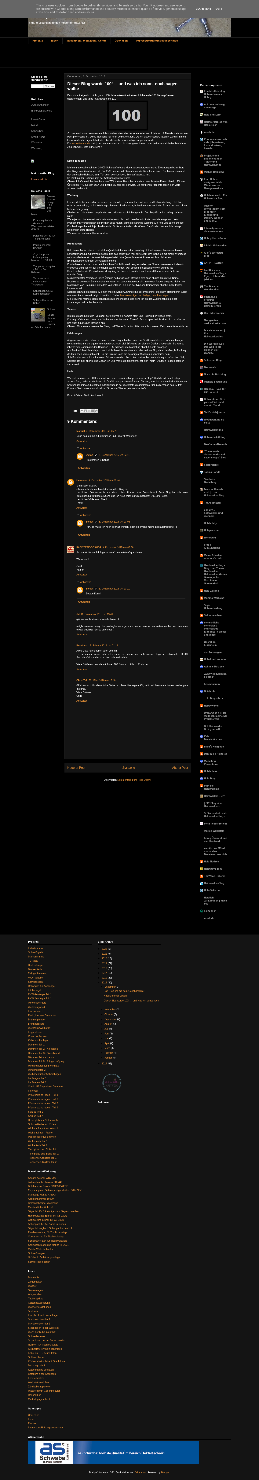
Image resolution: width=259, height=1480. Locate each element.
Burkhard (81, 645)
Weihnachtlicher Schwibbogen (44, 1074)
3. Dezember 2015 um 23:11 (114, 455)
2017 (105, 972)
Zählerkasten (35, 1281)
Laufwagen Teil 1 (37, 1078)
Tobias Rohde (212, 472)
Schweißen (37, 131)
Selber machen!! (213, 615)
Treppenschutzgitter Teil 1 (42, 1157)
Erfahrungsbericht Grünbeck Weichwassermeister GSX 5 (42, 225)
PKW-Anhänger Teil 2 (40, 998)
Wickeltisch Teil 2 (37, 1145)
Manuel (80, 431)
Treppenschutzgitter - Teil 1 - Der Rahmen (43, 269)
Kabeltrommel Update (115, 995)
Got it (219, 8)
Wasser (32, 1285)
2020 (105, 958)
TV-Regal (33, 960)
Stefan (89, 455)
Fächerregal (34, 990)
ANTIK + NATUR (213, 263)
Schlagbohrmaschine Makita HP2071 (48, 1244)
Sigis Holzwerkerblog (213, 607)
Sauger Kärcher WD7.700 (42, 1178)
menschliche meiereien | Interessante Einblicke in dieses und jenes (215, 628)
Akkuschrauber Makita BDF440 (45, 1182)
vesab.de (209, 132)
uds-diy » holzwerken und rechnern (213, 513)
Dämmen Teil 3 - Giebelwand (44, 1053)
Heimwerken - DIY (214, 796)
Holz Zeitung (211, 590)
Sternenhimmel (36, 956)
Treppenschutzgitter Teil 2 (42, 1162)
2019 (105, 963)
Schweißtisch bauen (39, 1261)
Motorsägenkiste (37, 1002)
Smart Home (38, 136)
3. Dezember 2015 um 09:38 (117, 547)
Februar (109, 1052)
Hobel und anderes (215, 659)
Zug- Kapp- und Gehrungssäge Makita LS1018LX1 (41, 257)
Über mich (121, 40)
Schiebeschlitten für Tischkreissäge (47, 1240)
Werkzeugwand (36, 1007)
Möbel (34, 125)
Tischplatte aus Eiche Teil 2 (43, 1153)
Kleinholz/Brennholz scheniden (45, 1348)
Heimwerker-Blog (214, 883)
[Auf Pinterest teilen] (96, 411)
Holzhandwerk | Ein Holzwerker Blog (215, 197)
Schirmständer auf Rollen (42, 1124)
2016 (105, 977)
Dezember (110, 986)
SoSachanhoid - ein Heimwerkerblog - (215, 815)
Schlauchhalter (36, 1357)
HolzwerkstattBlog (214, 437)
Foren (31, 1419)
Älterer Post (180, 767)
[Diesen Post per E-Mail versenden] (82, 411)
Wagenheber (35, 1294)
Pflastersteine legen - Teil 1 (43, 1094)
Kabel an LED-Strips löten (42, 1353)
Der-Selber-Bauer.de (215, 444)
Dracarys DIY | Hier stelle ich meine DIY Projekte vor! (216, 715)
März (107, 1048)
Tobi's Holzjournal (214, 412)
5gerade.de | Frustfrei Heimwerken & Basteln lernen (212, 301)
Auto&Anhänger (40, 104)
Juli (106, 1028)
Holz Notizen (211, 861)
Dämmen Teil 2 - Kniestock (43, 1048)
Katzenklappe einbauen (41, 1369)
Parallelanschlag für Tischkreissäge (44, 237)
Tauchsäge (144, 295)
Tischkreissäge (128, 295)
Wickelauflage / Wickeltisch (43, 1128)
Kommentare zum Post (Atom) (134, 779)
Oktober (109, 1014)
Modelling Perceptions (211, 763)
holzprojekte (211, 464)
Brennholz (33, 1277)
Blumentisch (35, 969)
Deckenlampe (35, 965)
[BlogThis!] (85, 411)
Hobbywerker (211, 705)
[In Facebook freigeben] (93, 411)
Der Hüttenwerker (214, 313)
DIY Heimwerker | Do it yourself (214, 728)
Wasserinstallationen (39, 1307)
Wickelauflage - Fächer (40, 1132)
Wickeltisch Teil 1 (37, 1141)
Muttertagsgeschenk (39, 1399)
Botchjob (209, 691)
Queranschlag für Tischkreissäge (46, 1236)
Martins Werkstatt (214, 598)
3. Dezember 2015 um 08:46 (104, 480)
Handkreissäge (159, 295)
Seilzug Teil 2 (35, 1116)
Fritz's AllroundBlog (212, 546)
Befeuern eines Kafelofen (42, 1373)
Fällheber (33, 1090)
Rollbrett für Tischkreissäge (43, 1344)
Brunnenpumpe (36, 1019)
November (110, 1009)
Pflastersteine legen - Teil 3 (43, 1103)
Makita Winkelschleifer (40, 1249)
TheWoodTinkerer (214, 876)
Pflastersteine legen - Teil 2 (43, 1099)
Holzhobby (210, 523)
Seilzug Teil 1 (35, 1111)
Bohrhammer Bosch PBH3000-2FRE (48, 1186)
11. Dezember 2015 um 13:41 (97, 614)
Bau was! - (210, 367)
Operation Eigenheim (210, 643)
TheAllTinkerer (212, 502)
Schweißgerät (35, 952)
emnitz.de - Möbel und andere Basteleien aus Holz (215, 851)
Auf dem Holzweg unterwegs (214, 106)
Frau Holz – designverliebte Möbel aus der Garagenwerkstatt (214, 184)
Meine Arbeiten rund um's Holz (213, 557)
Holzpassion (211, 530)
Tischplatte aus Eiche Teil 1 (43, 1149)
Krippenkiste (35, 1032)
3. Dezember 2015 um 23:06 (114, 521)
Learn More (204, 8)
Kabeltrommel (35, 948)
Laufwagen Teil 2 (37, 1082)
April (107, 1043)
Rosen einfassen (37, 1036)
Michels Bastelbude (215, 381)
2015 (105, 982)
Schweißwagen (36, 1253)
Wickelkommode (81, 143)
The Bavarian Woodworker (211, 288)
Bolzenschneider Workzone (43, 1203)
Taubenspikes (35, 1298)
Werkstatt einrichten (39, 1382)
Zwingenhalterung (37, 973)
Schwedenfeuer (36, 1336)
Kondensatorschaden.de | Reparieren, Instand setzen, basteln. (215, 144)
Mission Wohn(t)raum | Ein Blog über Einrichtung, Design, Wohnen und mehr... (214, 213)
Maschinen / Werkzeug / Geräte (87, 40)
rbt (78, 614)
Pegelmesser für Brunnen (42, 246)
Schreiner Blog (213, 360)
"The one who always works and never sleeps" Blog (215, 454)
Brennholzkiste (36, 1023)
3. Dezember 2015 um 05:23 (101, 431)
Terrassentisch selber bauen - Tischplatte (40, 281)
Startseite (128, 767)
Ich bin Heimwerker (215, 245)
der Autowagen (213, 652)
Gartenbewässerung (39, 1302)
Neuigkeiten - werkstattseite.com (215, 322)
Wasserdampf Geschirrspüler (44, 1390)
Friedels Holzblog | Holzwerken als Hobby (215, 94)
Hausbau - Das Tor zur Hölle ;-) (214, 390)
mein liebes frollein (215, 823)
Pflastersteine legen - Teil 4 (43, 1107)
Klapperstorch (35, 1011)
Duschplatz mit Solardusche (43, 1120)
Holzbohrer (210, 771)
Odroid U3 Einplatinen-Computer (45, 1086)
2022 (105, 948)
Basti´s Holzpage (214, 746)
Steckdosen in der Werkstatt (43, 1327)
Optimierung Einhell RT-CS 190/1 (46, 1219)
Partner (32, 1423)
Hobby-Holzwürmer (215, 238)
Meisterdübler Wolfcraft (40, 1207)
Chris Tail (82, 680)
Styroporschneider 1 (39, 1319)
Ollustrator (140, 1472)
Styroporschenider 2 (39, 1323)
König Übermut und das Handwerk (215, 840)
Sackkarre (33, 1311)
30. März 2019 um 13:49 (102, 680)
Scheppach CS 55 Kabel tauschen (43, 292)
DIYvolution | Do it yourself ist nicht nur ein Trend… (214, 402)
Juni (107, 1033)
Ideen (54, 40)
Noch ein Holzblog (215, 374)
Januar (108, 1057)
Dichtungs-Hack (37, 1365)
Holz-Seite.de (212, 890)
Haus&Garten (38, 119)
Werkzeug (36, 148)
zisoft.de (209, 918)
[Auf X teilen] (89, 411)
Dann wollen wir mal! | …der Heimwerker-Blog (214, 492)
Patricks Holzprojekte (211, 787)
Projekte (37, 40)
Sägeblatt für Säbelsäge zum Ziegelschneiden (53, 1211)
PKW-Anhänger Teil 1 (40, 994)
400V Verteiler (35, 977)
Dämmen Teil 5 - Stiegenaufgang (46, 1061)
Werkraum (210, 537)
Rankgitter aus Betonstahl (42, 1015)
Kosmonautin (212, 684)
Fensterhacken (36, 1378)
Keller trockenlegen (38, 1040)
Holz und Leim (212, 114)
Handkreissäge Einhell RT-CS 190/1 (47, 1215)
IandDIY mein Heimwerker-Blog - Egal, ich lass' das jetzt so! (215, 275)
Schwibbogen (35, 981)
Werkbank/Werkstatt (39, 1027)
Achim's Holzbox (214, 666)
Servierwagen (35, 1290)
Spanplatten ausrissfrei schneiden (46, 1340)
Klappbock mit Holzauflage (42, 1315)
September (110, 1019)
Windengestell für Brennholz (43, 1065)
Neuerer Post (76, 767)
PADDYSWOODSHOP (88, 547)
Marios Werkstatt (214, 830)
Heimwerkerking (213, 429)
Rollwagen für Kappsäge (41, 986)
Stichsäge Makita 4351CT (42, 1194)
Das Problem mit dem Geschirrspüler (124, 991)
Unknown (81, 480)
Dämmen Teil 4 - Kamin (41, 1057)
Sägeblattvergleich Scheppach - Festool (50, 1228)
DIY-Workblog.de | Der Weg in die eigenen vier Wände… (214, 348)
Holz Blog (210, 778)
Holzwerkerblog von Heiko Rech (216, 123)
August (108, 1024)
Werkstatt (36, 142)
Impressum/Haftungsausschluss (157, 40)
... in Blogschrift (213, 698)
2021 (105, 953)
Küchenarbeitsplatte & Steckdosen (47, 1361)
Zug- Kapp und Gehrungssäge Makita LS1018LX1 (55, 1190)
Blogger (165, 1472)
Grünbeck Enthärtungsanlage (44, 1257)
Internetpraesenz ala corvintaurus (214, 230)
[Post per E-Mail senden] (75, 410)
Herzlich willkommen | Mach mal (215, 900)
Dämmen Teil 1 (36, 1044)
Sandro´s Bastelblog (210, 481)
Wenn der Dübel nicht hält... (43, 1332)
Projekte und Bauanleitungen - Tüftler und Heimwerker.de (214, 160)
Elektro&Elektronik (41, 110)
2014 (105, 1063)
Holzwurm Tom (213, 868)
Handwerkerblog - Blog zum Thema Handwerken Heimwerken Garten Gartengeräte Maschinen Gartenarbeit (215, 574)
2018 (105, 968)
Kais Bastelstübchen (213, 738)
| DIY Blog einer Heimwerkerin (213, 805)
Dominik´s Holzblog (215, 753)
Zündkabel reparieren (39, 1386)
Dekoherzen (34, 1395)
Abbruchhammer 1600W (41, 1198)
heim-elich (210, 910)
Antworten (81, 441)
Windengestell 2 (37, 1069)
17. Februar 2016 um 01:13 (103, 645)
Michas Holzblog (214, 172)
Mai (106, 1038)
